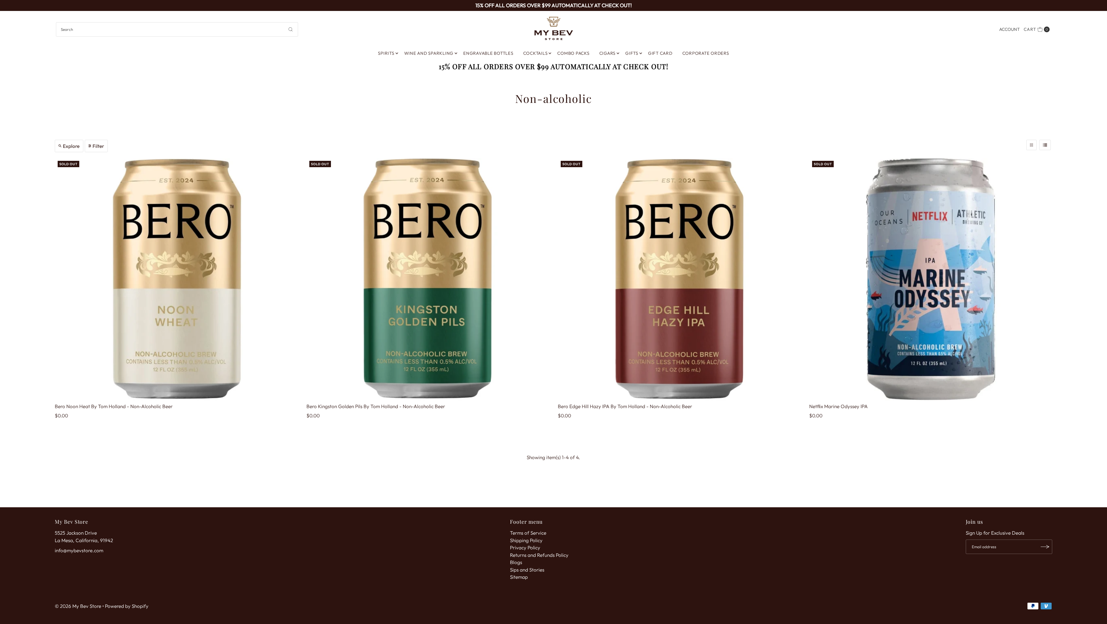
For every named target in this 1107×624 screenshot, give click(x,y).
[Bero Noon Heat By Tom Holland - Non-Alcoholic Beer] (176, 279)
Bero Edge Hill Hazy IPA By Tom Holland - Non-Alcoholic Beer (625, 406)
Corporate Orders (705, 53)
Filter (98, 146)
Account (1009, 29)
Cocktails (535, 53)
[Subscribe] (1045, 547)
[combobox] (177, 29)
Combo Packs (573, 53)
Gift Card (660, 53)
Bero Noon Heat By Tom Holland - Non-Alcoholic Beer (114, 406)
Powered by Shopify (126, 606)
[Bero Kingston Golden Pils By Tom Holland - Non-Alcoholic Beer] (427, 279)
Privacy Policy (525, 547)
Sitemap (519, 577)
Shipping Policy (526, 540)
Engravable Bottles (488, 53)
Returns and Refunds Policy (539, 555)
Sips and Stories (527, 570)
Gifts (631, 53)
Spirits (386, 53)
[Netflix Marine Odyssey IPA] (930, 279)
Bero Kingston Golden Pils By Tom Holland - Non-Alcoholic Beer (375, 406)
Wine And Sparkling (429, 53)
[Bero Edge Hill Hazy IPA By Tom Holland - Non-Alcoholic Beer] (679, 279)
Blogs (516, 562)
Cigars (607, 53)
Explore (71, 146)
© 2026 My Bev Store (78, 606)
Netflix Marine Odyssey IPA (838, 406)
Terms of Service (528, 533)
